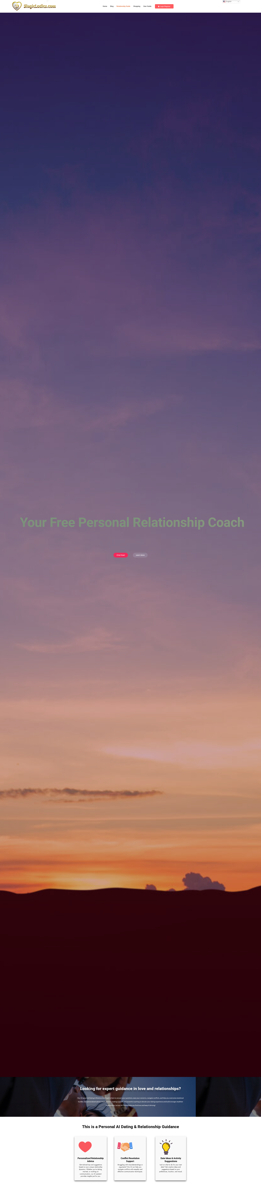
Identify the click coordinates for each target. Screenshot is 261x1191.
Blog (111, 6)
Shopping (136, 6)
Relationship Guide (123, 6)
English (228, 1)
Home (105, 6)
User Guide (147, 6)
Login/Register (165, 6)
